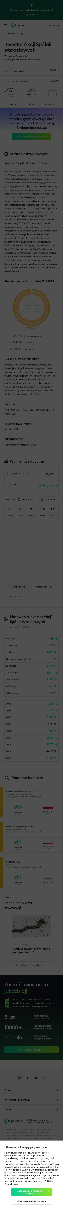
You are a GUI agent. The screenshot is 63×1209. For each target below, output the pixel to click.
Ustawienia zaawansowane (31, 1200)
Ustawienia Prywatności (27, 1178)
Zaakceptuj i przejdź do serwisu (30, 1192)
